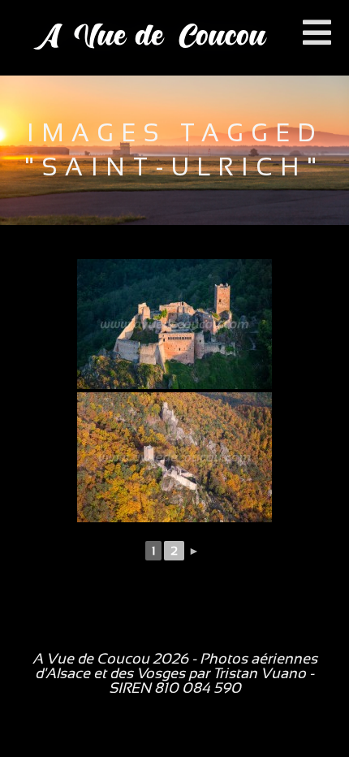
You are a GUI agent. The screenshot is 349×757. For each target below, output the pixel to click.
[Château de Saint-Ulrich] (174, 324)
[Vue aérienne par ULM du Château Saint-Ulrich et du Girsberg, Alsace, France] (174, 457)
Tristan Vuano (259, 673)
